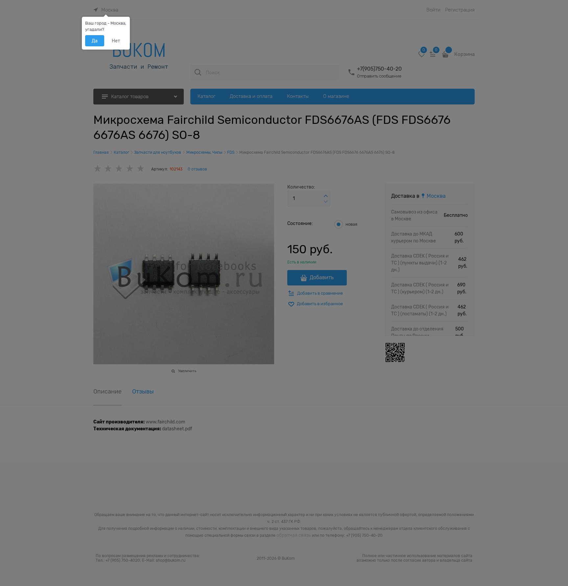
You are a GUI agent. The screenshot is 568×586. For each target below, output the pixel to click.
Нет (116, 40)
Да (95, 40)
